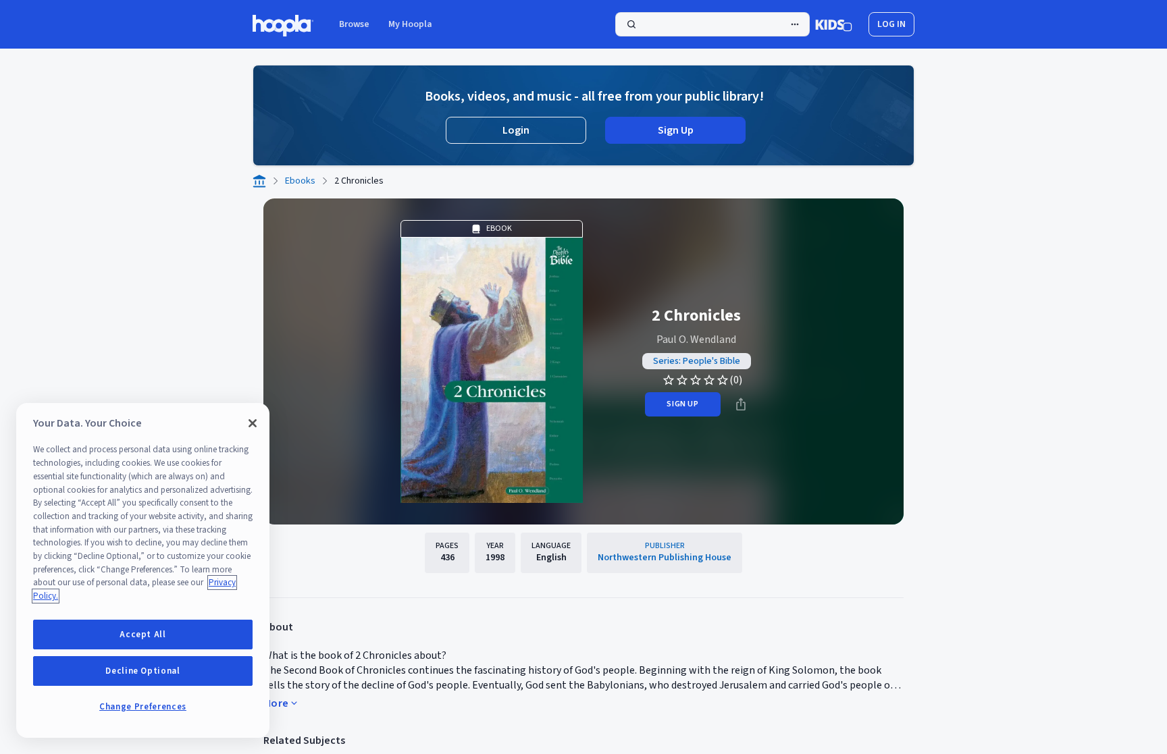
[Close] (252, 423)
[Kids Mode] (834, 24)
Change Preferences (142, 707)
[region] (142, 570)
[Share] (741, 404)
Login (515, 130)
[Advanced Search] (795, 24)
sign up (682, 404)
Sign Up (676, 130)
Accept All (143, 634)
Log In (891, 24)
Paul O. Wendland (696, 339)
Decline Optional (142, 671)
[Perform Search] (712, 24)
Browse (354, 24)
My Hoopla (410, 24)
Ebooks (300, 181)
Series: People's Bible (696, 361)
